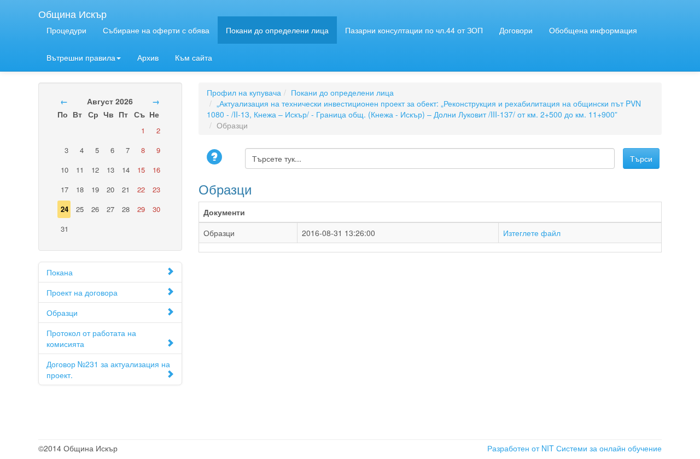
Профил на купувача (244, 92)
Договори (516, 30)
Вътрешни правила (80, 57)
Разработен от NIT (520, 448)
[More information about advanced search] (216, 157)
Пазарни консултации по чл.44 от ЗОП (414, 30)
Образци (62, 312)
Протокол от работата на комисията (91, 338)
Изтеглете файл (532, 232)
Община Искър (72, 11)
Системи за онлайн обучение (609, 448)
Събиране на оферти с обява (156, 30)
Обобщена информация (593, 30)
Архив (148, 57)
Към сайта (193, 57)
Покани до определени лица (277, 30)
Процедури (66, 30)
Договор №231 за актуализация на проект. (108, 369)
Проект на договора (82, 292)
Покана (59, 272)
